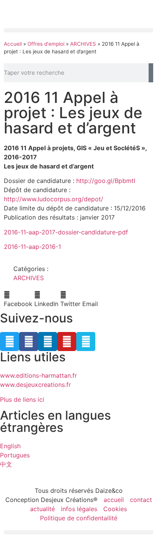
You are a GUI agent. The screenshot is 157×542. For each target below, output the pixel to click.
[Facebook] (28, 341)
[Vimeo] (85, 341)
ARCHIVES (83, 44)
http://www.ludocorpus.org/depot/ (53, 199)
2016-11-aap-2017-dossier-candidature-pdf (66, 232)
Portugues (15, 455)
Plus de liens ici (22, 399)
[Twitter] (9, 341)
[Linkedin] (47, 341)
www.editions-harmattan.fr (38, 375)
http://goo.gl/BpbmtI (105, 180)
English (10, 446)
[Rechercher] (151, 72)
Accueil (13, 44)
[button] (78, 30)
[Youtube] (66, 341)
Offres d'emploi (45, 44)
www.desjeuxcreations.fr (35, 384)
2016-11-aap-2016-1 (32, 246)
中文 (6, 464)
